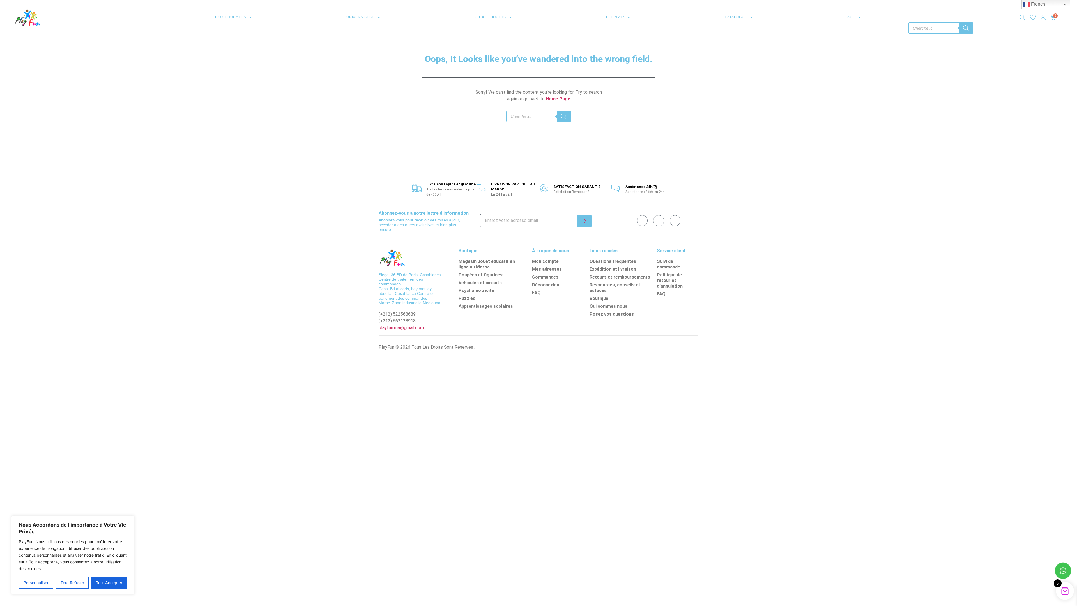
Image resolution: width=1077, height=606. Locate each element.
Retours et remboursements (620, 277)
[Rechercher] (966, 28)
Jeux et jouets (490, 17)
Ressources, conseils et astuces (615, 287)
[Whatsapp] (658, 220)
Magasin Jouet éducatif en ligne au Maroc (487, 264)
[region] (73, 555)
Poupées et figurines (481, 274)
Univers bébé (360, 17)
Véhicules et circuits (480, 282)
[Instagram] (675, 220)
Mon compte (545, 261)
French (1037, 4)
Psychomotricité (476, 290)
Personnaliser (36, 582)
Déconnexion (545, 285)
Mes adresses (547, 269)
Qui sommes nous (608, 306)
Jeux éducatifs (230, 17)
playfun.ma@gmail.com (401, 327)
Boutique (599, 298)
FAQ (536, 292)
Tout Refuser (72, 582)
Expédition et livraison (613, 269)
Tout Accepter (109, 582)
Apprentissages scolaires (486, 306)
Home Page (558, 99)
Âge (851, 17)
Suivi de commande (668, 264)
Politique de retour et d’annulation (670, 280)
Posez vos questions (612, 314)
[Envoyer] (584, 221)
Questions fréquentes (613, 261)
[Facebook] (642, 220)
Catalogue (736, 17)
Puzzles (467, 298)
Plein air (615, 17)
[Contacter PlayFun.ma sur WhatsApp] (1063, 571)
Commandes (545, 277)
